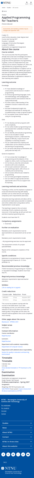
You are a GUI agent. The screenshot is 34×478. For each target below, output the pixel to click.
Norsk (5, 11)
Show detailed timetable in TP (11, 368)
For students (5, 408)
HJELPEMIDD (6, 389)
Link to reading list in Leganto (11, 287)
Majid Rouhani (6, 336)
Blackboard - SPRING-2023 (10, 322)
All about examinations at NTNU (12, 391)
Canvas (3, 414)
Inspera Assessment (25, 389)
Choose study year (7, 24)
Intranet (3, 411)
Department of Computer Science (12, 347)
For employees (5, 405)
